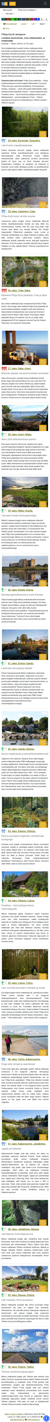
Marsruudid (7, 10)
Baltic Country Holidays (14, 1414)
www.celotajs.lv (33, 1420)
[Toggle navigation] (45, 3)
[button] (27, 10)
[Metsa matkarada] (12, 4)
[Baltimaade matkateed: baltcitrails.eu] (5, 4)
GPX (7, 29)
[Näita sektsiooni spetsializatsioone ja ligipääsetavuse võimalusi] (25, 19)
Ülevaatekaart (11, 24)
